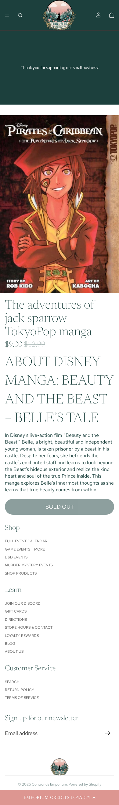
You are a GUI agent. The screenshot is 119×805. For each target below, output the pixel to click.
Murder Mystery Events (29, 565)
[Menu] (7, 15)
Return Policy (19, 689)
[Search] (20, 15)
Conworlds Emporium (49, 784)
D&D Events (16, 557)
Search (12, 681)
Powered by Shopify (85, 784)
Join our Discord (23, 603)
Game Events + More (25, 549)
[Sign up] (107, 733)
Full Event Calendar (26, 541)
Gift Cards (16, 611)
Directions (16, 619)
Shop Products (21, 573)
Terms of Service (22, 697)
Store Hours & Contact (28, 627)
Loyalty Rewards (22, 635)
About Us (14, 651)
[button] (59, 797)
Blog (10, 643)
